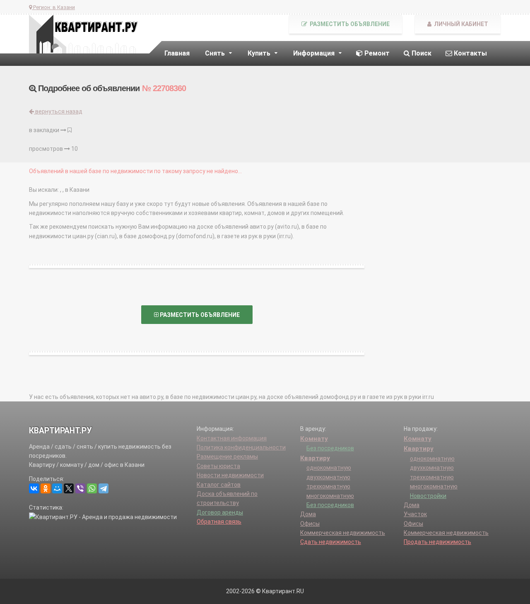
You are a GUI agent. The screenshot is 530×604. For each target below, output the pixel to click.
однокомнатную (328, 467)
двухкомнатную (328, 477)
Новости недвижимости (230, 475)
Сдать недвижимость (330, 542)
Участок (415, 514)
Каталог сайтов (219, 484)
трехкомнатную (328, 486)
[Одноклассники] (46, 488)
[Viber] (80, 488)
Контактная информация (232, 438)
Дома (308, 514)
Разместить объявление (349, 24)
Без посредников (330, 448)
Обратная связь (219, 521)
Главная (177, 53)
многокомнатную (330, 496)
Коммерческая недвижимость (342, 532)
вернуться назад (58, 111)
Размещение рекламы (227, 456)
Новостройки (428, 496)
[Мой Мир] (57, 488)
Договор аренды (220, 512)
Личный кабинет (460, 24)
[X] (69, 488)
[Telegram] (103, 488)
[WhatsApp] (92, 488)
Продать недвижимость (437, 542)
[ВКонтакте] (34, 488)
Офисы (310, 523)
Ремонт (376, 53)
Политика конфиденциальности (241, 447)
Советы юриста (218, 466)
